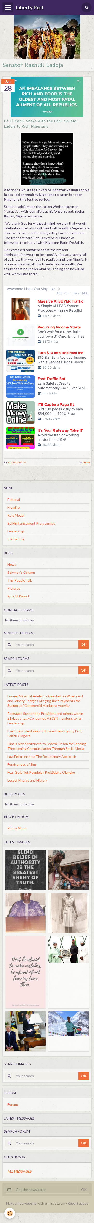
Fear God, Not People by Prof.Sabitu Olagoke (41, 772)
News (86, 462)
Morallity (13, 507)
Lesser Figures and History (27, 780)
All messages (20, 1171)
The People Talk (19, 580)
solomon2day (17, 462)
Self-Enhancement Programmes (31, 523)
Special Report (18, 596)
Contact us (15, 539)
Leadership (15, 531)
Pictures (13, 588)
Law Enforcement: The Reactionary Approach (41, 756)
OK (83, 644)
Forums (13, 1104)
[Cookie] (9, 1213)
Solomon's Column (21, 572)
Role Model (15, 515)
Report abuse (78, 1203)
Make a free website (21, 1203)
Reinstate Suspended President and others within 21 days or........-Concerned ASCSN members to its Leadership (45, 718)
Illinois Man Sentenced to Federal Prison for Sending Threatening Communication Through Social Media (46, 746)
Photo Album (17, 828)
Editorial (13, 499)
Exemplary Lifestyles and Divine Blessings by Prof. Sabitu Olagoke (44, 733)
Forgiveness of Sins (22, 764)
